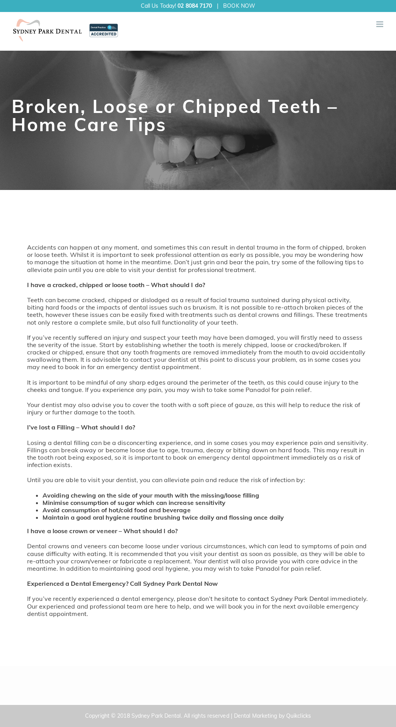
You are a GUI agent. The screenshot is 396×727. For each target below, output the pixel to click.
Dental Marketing (255, 715)
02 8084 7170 (195, 5)
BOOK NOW (239, 5)
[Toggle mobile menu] (380, 24)
